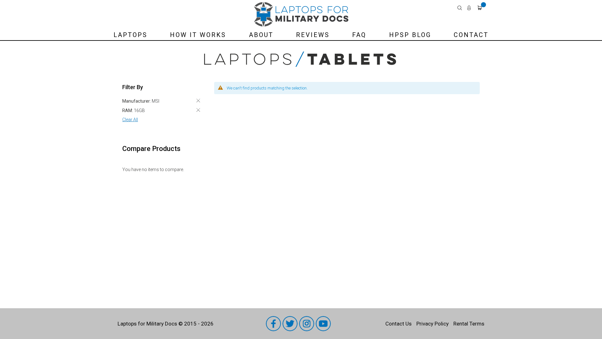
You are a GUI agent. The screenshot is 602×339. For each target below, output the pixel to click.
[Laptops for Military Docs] (301, 14)
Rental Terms (468, 323)
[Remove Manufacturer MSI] (198, 100)
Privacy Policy (432, 323)
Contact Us (398, 323)
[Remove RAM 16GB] (198, 110)
